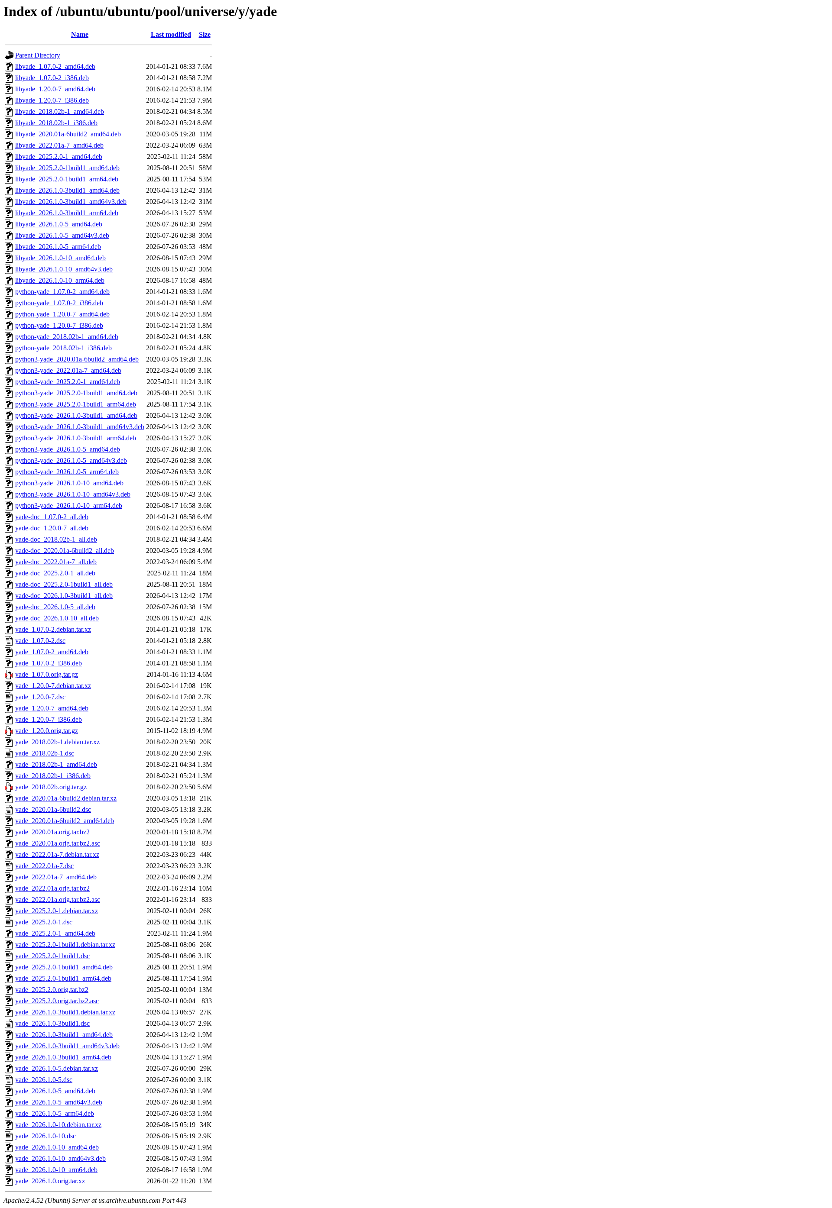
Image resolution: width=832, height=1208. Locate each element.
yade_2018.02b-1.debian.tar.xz (57, 742)
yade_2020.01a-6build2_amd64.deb (64, 820)
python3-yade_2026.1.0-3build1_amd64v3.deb (79, 426)
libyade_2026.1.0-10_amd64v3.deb (64, 269)
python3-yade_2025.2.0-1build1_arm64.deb (75, 404)
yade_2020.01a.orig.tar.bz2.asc (57, 843)
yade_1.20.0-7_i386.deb (48, 719)
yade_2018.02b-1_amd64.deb (56, 764)
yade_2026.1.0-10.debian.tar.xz (58, 1124)
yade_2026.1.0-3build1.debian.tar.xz (65, 1012)
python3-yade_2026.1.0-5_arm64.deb (67, 471)
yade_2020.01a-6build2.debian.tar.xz (66, 798)
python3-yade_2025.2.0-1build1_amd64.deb (76, 393)
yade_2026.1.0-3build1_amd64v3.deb (67, 1046)
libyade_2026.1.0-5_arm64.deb (58, 246)
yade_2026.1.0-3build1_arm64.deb (63, 1057)
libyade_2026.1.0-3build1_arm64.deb (66, 212)
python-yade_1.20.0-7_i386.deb (59, 325)
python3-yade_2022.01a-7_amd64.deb (68, 370)
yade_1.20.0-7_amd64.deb (51, 708)
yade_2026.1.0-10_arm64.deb (56, 1169)
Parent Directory (37, 55)
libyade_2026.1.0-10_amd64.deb (60, 258)
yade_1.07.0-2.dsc (40, 640)
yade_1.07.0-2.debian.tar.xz (53, 629)
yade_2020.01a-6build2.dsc (53, 809)
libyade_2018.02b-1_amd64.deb (59, 111)
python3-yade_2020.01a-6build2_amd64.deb (77, 359)
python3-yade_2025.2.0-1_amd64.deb (67, 381)
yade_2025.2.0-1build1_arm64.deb (63, 978)
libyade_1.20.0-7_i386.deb (52, 100)
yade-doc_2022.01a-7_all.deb (56, 561)
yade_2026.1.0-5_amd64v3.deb (58, 1102)
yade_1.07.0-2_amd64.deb (51, 652)
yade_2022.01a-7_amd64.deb (56, 877)
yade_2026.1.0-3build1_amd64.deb (64, 1034)
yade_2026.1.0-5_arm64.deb (54, 1113)
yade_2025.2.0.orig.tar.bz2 (51, 989)
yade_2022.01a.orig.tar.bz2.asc (57, 899)
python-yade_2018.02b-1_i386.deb (63, 348)
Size (205, 34)
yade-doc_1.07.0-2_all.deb (51, 516)
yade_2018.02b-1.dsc (44, 753)
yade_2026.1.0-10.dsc (45, 1136)
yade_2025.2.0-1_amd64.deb (55, 933)
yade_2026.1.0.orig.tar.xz (50, 1181)
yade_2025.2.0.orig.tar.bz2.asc (57, 1001)
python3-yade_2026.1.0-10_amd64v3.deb (72, 494)
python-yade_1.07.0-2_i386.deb (59, 303)
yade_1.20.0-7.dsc (40, 697)
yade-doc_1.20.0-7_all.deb (51, 528)
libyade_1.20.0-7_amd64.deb (55, 89)
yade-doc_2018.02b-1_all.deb (56, 539)
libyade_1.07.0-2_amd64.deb (55, 66)
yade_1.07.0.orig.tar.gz (46, 674)
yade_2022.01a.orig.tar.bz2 (52, 888)
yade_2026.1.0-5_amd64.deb (55, 1091)
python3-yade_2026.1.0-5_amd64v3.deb (71, 460)
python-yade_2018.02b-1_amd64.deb (66, 336)
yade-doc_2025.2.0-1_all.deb (55, 573)
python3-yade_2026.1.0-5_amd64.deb (67, 449)
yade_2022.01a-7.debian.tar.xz (57, 854)
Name (79, 34)
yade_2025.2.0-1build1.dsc (52, 955)
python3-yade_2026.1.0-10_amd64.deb (69, 483)
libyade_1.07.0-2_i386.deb (52, 77)
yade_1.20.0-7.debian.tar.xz (53, 685)
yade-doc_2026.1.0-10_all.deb (57, 618)
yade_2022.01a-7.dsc (44, 865)
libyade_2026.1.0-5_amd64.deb (58, 224)
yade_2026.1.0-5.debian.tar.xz (56, 1068)
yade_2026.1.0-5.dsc (43, 1079)
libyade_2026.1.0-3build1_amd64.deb (67, 190)
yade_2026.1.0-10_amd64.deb (57, 1147)
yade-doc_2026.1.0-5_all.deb (55, 606)
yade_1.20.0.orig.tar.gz (46, 730)
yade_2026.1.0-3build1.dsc (52, 1023)
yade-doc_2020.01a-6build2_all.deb (64, 550)
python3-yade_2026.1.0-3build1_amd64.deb (76, 415)
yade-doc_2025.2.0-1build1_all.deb (64, 584)
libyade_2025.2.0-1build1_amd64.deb (67, 167)
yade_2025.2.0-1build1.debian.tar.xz (65, 944)
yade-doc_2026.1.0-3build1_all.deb (64, 595)
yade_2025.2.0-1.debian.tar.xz (56, 910)
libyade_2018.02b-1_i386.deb (56, 122)
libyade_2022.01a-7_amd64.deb (59, 145)
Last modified (171, 34)
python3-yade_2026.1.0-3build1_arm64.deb (75, 438)
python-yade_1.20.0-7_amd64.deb (62, 314)
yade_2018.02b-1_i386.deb (53, 775)
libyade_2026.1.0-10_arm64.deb (59, 280)
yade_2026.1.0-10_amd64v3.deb (60, 1158)
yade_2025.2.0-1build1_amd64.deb (64, 967)
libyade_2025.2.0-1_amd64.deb (58, 156)
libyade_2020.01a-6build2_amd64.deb (68, 134)
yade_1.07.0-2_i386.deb (48, 663)
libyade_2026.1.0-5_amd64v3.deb (62, 235)
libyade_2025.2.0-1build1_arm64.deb (66, 179)
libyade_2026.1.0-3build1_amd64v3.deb (71, 201)
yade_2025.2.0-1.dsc (43, 922)
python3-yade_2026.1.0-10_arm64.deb (68, 505)
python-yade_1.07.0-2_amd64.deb (62, 291)
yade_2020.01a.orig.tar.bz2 (52, 832)
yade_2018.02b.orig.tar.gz (51, 787)
